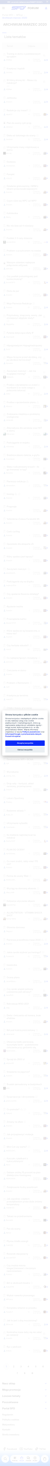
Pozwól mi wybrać (13, 736)
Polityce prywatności (31, 732)
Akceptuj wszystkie (25, 743)
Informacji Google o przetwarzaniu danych (23, 734)
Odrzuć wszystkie (25, 750)
